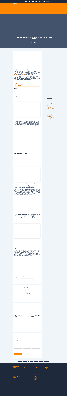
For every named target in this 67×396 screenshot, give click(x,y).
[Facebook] (35, 42)
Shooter (35, 376)
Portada (13, 3)
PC (23, 366)
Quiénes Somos (47, 366)
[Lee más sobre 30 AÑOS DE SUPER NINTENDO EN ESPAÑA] (20, 310)
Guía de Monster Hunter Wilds (16, 369)
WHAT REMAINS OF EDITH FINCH (19, 84)
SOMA (16, 83)
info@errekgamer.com (48, 368)
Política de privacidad (48, 369)
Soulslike (35, 378)
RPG (34, 375)
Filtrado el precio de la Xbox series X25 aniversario (50, 112)
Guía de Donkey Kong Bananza (16, 375)
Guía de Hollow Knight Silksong (16, 376)
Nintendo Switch (25, 369)
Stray (24, 74)
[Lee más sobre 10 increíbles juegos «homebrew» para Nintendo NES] (34, 310)
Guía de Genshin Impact (16, 373)
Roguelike (35, 374)
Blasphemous (16, 74)
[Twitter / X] (27, 299)
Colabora (46, 367)
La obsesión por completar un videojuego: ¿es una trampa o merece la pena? (33, 327)
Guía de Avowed (15, 368)
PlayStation (24, 368)
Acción (35, 366)
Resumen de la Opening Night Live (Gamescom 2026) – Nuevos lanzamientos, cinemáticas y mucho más (50, 116)
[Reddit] (31, 42)
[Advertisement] (33, 9)
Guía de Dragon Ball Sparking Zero (17, 374)
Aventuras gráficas (36, 368)
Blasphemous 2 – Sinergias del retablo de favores (50, 108)
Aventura (35, 367)
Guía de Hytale (14, 377)
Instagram (29, 275)
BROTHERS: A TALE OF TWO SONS (20, 85)
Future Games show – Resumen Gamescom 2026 (50, 104)
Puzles (35, 373)
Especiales (15, 3)
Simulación (35, 377)
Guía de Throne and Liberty (16, 372)
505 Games (30, 214)
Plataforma (35, 372)
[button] (37, 1)
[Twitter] (32, 42)
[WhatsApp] (34, 42)
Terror (35, 379)
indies (20, 67)
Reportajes (35, 41)
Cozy (35, 369)
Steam (24, 367)
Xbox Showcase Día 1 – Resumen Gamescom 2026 (50, 101)
